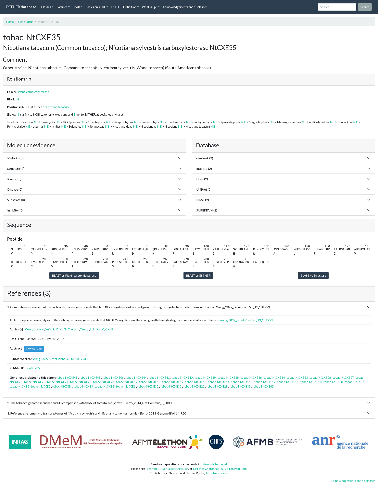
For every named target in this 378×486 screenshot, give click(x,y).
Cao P (109, 329)
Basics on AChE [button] (95, 7)
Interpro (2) (204, 168)
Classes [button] (46, 7)
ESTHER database (21, 7)
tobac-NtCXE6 (19, 386)
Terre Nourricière (216, 473)
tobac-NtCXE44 (136, 377)
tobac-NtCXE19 (126, 382)
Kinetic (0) (14, 179)
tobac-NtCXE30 (147, 386)
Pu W (100, 329)
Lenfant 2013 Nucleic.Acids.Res (167, 468)
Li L (92, 329)
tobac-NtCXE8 (333, 382)
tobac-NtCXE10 (311, 382)
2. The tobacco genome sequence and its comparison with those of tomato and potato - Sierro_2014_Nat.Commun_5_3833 (89, 403)
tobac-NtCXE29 (217, 386)
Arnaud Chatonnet (215, 464)
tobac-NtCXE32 (171, 386)
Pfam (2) (202, 179)
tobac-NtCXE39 (205, 377)
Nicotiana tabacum (56, 107)
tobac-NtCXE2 (104, 386)
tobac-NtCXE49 (67, 377)
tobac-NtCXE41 (159, 377)
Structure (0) (15, 168)
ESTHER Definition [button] (123, 7)
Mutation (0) (15, 158)
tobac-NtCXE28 (320, 377)
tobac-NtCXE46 (113, 377)
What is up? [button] (149, 7)
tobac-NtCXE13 (242, 382)
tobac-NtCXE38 (228, 377)
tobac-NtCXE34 (274, 377)
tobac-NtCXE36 (251, 377)
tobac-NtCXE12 (265, 382)
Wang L (30, 329)
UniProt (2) (203, 189)
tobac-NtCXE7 (354, 382)
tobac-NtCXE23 (80, 382)
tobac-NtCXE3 (83, 386)
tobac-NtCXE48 (90, 377)
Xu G (63, 329)
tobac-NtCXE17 (172, 382)
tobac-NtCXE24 (57, 382)
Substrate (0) (16, 200)
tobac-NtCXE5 (40, 386)
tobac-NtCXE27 (343, 377)
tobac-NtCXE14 (219, 382)
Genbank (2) (204, 158)
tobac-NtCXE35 (240, 386)
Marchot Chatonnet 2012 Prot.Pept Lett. (220, 468)
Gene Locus (25, 21)
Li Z (55, 329)
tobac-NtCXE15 (196, 382)
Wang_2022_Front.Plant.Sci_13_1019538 (247, 320)
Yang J (84, 329)
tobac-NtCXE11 (288, 382)
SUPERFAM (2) (206, 210)
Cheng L (73, 329)
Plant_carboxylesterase (33, 92)
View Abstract (34, 348)
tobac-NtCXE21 (103, 382)
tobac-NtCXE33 (297, 377)
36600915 (33, 368)
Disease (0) (14, 189)
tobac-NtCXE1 (125, 386)
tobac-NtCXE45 (263, 386)
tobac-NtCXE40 (182, 377)
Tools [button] (76, 7)
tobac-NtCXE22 (194, 386)
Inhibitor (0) (15, 210)
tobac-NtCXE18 (149, 382)
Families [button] (62, 7)
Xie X (40, 329)
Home (10, 21)
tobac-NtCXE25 (34, 382)
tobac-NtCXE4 (62, 386)
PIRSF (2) (202, 200)
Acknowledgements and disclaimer (185, 7)
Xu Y (48, 329)
